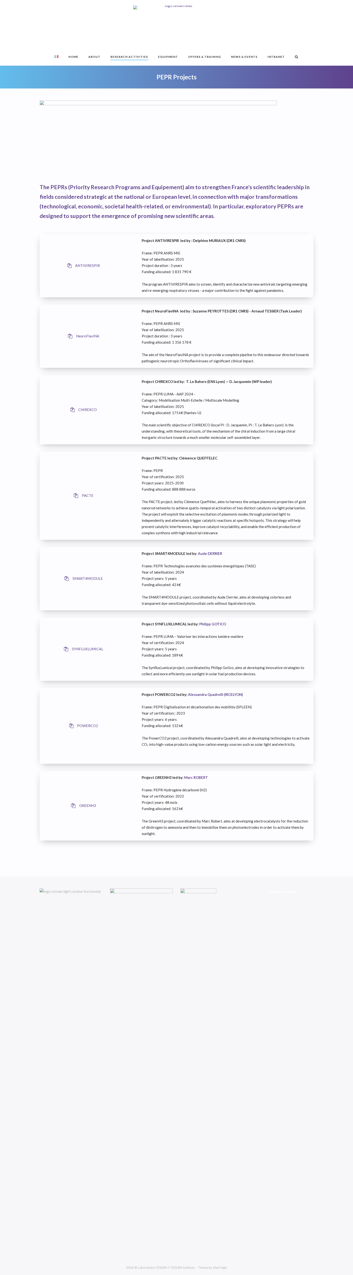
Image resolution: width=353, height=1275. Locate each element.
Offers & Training (204, 57)
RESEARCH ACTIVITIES (129, 57)
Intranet (276, 57)
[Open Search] (296, 57)
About (94, 57)
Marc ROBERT (196, 777)
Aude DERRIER (209, 553)
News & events (244, 57)
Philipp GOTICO (212, 624)
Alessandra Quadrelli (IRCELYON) (215, 694)
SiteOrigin (220, 1267)
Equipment (168, 57)
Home (73, 57)
